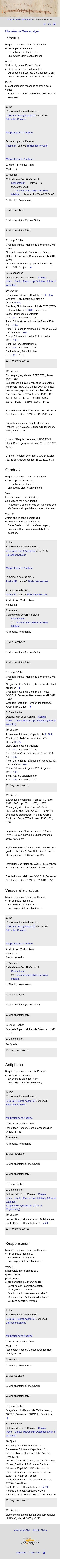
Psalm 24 (11, 594)
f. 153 (14, 317)
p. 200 (45, 1223)
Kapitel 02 (29, 115)
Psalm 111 (11, 581)
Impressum (21, 1553)
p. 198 (45, 1487)
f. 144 (14, 347)
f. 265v (49, 295)
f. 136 (14, 757)
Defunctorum (19, 182)
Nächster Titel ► (40, 1530)
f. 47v (18, 302)
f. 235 (24, 332)
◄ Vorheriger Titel (22, 1530)
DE (45, 24)
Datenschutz (34, 1553)
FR (54, 24)
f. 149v (15, 340)
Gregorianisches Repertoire (20, 19)
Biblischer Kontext (16, 119)
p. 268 (14, 355)
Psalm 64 (11, 145)
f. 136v (14, 325)
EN (49, 24)
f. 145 (14, 779)
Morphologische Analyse (19, 132)
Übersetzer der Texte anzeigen (22, 31)
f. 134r (29, 310)
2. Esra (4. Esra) (15, 115)
